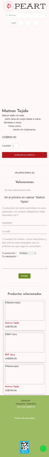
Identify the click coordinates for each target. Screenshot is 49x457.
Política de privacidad (24, 418)
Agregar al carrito (24, 155)
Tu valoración (10, 256)
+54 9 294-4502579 (26, 407)
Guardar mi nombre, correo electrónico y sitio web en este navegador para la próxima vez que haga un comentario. (24, 243)
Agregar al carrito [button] (43, 327)
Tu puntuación (9, 253)
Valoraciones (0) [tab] (24, 173)
